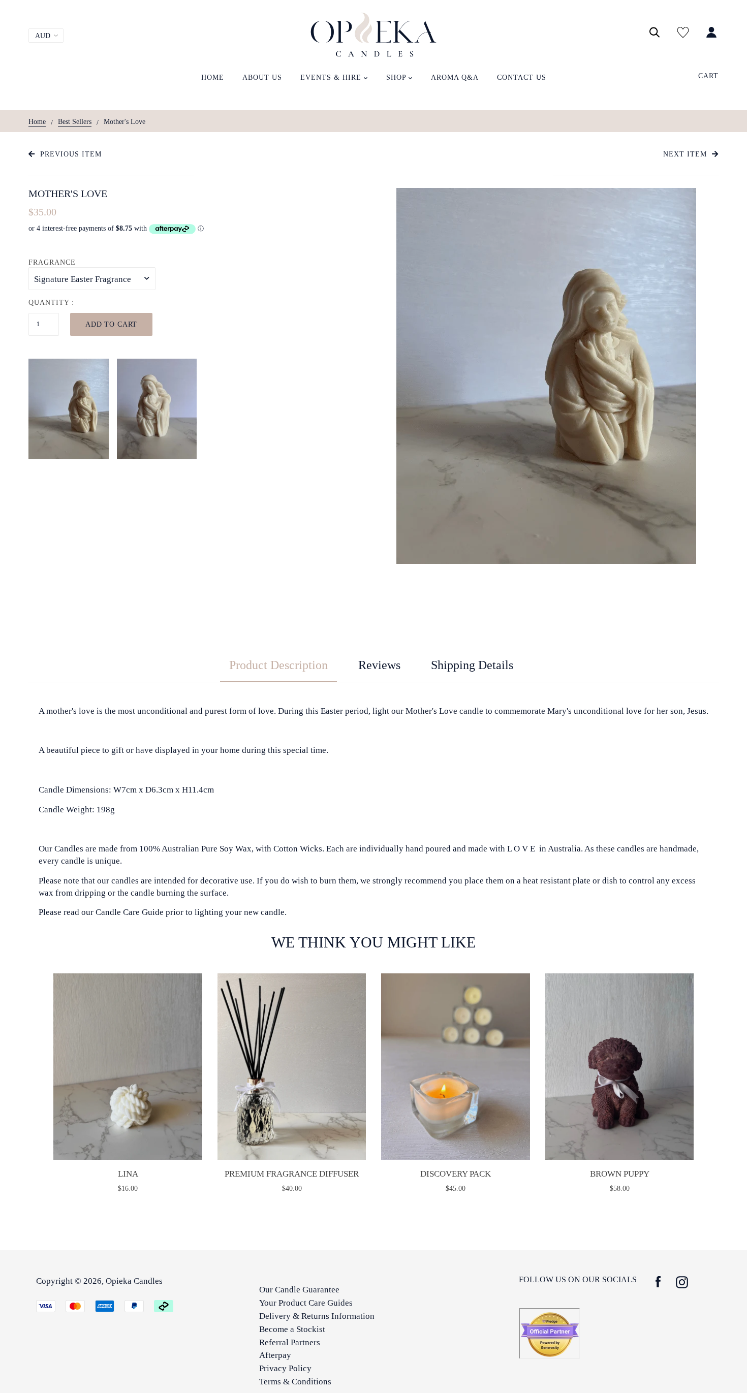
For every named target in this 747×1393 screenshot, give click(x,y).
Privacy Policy (285, 1368)
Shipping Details (472, 665)
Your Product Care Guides (306, 1303)
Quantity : (51, 302)
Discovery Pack (455, 1174)
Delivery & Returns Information (317, 1316)
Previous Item (71, 154)
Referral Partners (289, 1342)
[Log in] (711, 38)
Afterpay (275, 1355)
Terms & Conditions (295, 1381)
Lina (128, 1174)
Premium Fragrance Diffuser (292, 1174)
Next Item (685, 154)
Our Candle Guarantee (299, 1289)
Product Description (278, 665)
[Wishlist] (683, 38)
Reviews (379, 665)
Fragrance (52, 262)
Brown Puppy (619, 1174)
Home (37, 121)
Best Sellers (74, 121)
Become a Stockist (292, 1329)
